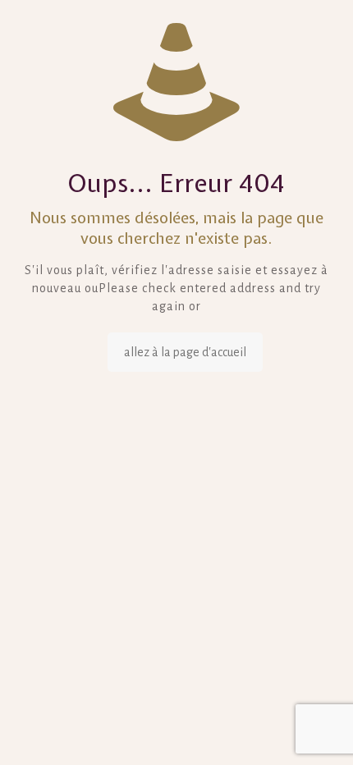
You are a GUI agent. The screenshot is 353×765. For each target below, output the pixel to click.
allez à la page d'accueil (185, 352)
